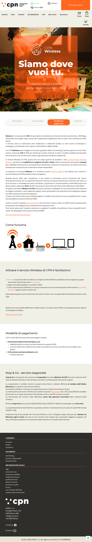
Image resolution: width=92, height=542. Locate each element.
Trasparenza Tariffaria (13, 474)
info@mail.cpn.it (12, 516)
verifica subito (56, 171)
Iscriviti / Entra (76, 5)
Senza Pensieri (32, 203)
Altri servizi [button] (52, 15)
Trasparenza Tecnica (12, 477)
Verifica (11, 279)
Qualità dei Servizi (12, 480)
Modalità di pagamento (59, 122)
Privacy (8, 487)
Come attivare (37, 121)
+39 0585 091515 (12, 518)
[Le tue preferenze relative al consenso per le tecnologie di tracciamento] (88, 538)
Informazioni (17, 121)
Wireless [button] (5, 15)
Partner (8, 445)
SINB (7, 469)
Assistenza (64, 15)
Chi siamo (9, 442)
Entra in (38, 7)
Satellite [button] (21, 15)
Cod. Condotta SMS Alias (14, 490)
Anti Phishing (10, 456)
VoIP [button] (43, 15)
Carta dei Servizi (11, 472)
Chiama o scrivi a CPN (14, 314)
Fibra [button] (13, 15)
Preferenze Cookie (12, 485)
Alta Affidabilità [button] (33, 15)
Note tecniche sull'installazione (18, 215)
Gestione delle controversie (15, 492)
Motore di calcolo (11, 482)
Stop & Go (78, 121)
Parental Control (11, 461)
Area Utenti (55, 391)
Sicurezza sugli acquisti (13, 458)
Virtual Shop (35, 282)
